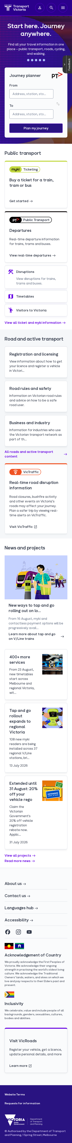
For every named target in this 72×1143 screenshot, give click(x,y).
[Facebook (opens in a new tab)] (8, 932)
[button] (36, 128)
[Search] (51, 7)
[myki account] (39, 7)
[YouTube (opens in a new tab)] (29, 932)
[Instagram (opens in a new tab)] (18, 932)
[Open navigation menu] (62, 7)
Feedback (69, 64)
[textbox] (31, 93)
